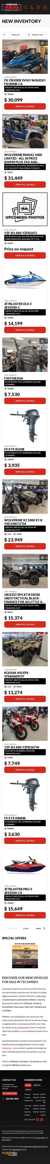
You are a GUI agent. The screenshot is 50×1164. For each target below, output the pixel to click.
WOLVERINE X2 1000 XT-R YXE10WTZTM (23, 522)
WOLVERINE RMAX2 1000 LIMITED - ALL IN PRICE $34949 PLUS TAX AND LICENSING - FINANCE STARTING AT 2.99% (23, 158)
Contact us (7, 1048)
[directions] (38, 7)
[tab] (28, 1085)
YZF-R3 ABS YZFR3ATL (20, 233)
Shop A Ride (17, 1149)
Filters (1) (15, 34)
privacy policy (40, 1138)
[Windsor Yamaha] (11, 7)
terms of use (6, 1140)
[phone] (31, 7)
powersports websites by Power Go (36, 1146)
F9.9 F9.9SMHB (15, 818)
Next (38, 928)
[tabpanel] (34, 1104)
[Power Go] (25, 1154)
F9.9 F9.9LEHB (14, 449)
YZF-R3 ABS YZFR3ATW (21, 747)
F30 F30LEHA (13, 378)
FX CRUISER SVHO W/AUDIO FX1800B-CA (25, 82)
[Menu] (45, 7)
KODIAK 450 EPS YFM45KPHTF (16, 674)
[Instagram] (41, 1119)
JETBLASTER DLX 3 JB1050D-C (18, 305)
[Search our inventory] (25, 7)
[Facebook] (37, 1119)
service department (20, 1027)
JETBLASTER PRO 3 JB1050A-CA (18, 891)
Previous (13, 928)
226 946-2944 (12, 1098)
